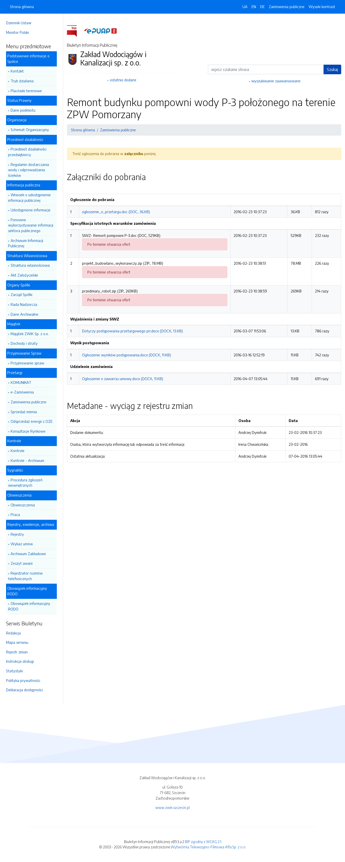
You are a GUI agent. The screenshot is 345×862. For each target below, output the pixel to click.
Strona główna (22, 6)
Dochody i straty (24, 343)
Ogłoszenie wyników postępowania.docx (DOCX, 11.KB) (126, 355)
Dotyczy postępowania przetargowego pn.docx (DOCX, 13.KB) (132, 331)
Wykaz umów (22, 543)
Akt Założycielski (24, 275)
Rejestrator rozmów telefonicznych (25, 576)
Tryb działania (22, 81)
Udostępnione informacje (31, 210)
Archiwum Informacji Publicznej (25, 243)
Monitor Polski (17, 32)
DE (262, 6)
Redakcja (13, 633)
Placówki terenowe (26, 90)
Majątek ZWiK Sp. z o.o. (30, 333)
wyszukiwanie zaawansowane (276, 81)
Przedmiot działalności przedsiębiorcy (27, 152)
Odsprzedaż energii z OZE (32, 421)
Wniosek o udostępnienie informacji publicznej (29, 197)
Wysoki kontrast (322, 6)
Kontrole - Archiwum (27, 460)
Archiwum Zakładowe (28, 553)
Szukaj (332, 69)
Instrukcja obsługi (20, 661)
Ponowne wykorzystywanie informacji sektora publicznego (30, 225)
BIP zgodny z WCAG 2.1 (203, 841)
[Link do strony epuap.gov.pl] (100, 30)
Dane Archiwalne (24, 314)
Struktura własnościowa (30, 265)
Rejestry (17, 534)
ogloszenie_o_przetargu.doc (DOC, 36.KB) (116, 211)
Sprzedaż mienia (24, 411)
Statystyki (14, 671)
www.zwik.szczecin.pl (172, 807)
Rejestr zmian (17, 652)
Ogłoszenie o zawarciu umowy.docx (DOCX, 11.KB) (122, 378)
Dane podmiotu (23, 110)
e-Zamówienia (22, 392)
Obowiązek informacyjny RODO (29, 606)
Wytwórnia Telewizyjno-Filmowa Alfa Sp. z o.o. (208, 847)
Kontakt (17, 71)
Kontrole (17, 450)
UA (245, 6)
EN (254, 6)
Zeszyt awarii (22, 563)
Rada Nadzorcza (24, 304)
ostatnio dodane (123, 80)
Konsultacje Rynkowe (28, 431)
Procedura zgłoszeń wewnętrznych (25, 483)
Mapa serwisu (17, 642)
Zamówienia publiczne (28, 402)
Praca (15, 514)
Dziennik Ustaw (18, 22)
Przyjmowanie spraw (27, 363)
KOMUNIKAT (21, 382)
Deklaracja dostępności (24, 689)
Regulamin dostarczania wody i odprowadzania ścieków (28, 170)
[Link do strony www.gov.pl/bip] (75, 30)
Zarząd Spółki (21, 294)
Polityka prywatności (23, 680)
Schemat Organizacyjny (30, 129)
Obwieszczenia (23, 505)
